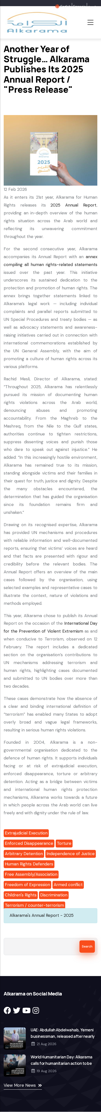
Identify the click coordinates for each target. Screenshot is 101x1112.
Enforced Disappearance (29, 843)
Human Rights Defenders (29, 864)
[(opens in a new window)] (7, 1010)
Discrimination (53, 895)
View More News (20, 1085)
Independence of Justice (71, 853)
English (66, 6)
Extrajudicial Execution (26, 833)
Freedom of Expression (27, 884)
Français (79, 6)
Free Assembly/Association (31, 874)
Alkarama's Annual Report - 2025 (42, 915)
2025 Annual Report (73, 205)
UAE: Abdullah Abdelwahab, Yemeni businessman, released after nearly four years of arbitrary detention (63, 1036)
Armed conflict (68, 884)
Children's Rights (21, 895)
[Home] (36, 22)
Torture (64, 843)
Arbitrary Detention (24, 853)
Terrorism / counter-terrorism (34, 905)
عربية (92, 6)
